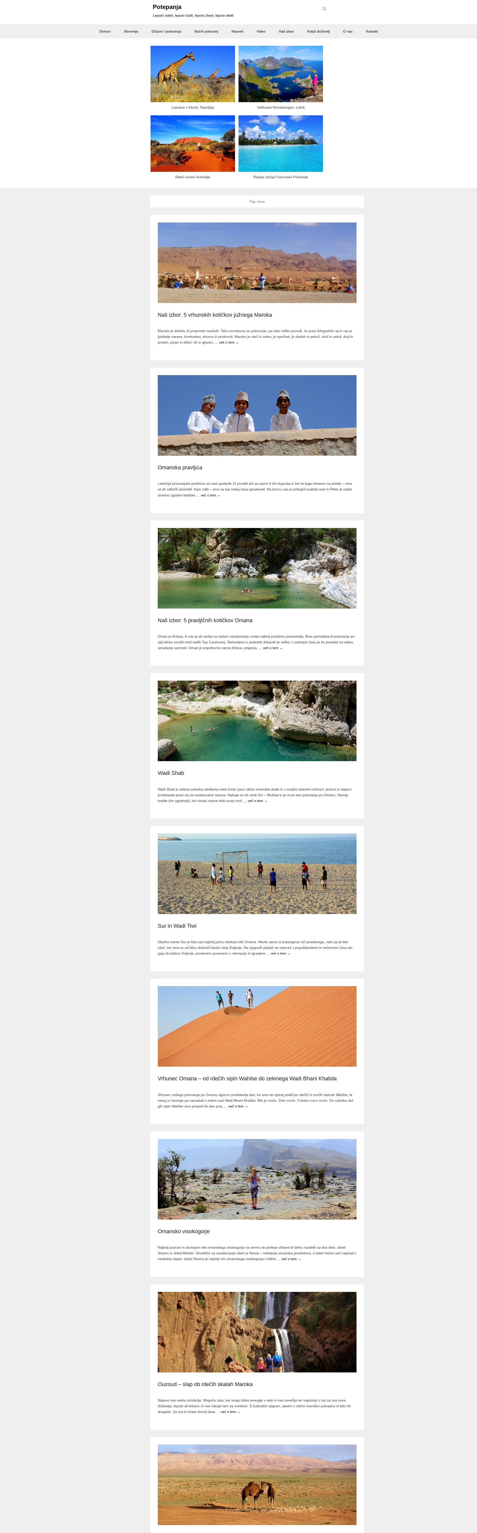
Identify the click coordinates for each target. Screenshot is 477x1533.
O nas (348, 31)
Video (261, 31)
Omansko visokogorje (184, 1231)
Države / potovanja (166, 31)
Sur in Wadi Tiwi (177, 926)
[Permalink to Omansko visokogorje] (257, 1179)
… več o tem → (227, 342)
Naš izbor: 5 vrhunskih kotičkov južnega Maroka (215, 315)
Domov (105, 31)
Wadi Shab (171, 773)
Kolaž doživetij (318, 31)
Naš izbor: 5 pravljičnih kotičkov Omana (205, 620)
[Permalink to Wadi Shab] (257, 721)
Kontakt (372, 31)
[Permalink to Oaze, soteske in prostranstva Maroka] (257, 1485)
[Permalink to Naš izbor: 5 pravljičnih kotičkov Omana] (257, 568)
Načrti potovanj (206, 31)
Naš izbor (286, 31)
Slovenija (131, 31)
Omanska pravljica (180, 467)
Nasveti (237, 31)
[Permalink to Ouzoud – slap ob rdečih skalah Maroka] (257, 1332)
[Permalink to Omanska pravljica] (257, 415)
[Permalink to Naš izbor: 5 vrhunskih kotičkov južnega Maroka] (257, 262)
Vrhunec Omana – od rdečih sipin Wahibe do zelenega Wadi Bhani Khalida (247, 1078)
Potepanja (167, 6)
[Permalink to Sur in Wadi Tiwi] (257, 873)
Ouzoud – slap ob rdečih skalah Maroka (205, 1384)
